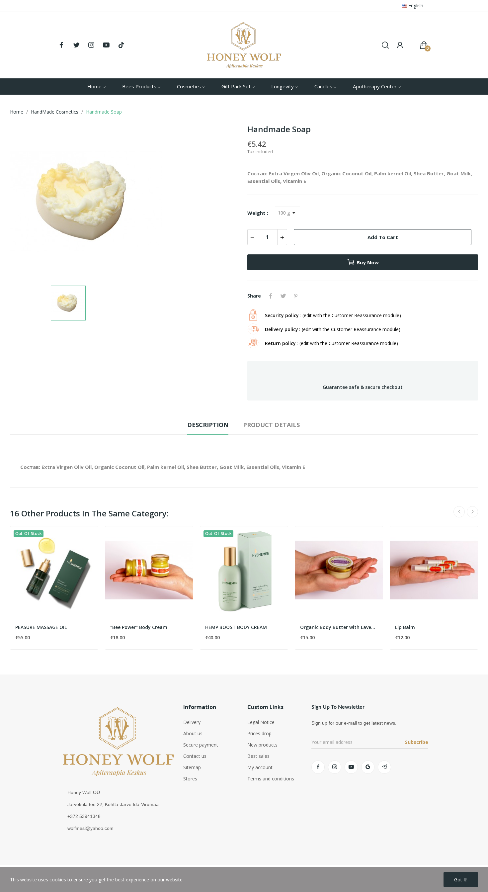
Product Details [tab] (271, 425)
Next (472, 511)
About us (193, 733)
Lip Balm (405, 627)
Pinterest (295, 296)
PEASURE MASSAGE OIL (41, 627)
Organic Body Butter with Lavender (339, 627)
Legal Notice (261, 722)
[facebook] (61, 45)
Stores (190, 778)
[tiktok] (121, 45)
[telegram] (384, 767)
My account (260, 767)
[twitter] (76, 45)
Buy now (368, 262)
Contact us (194, 756)
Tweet (283, 296)
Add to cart (382, 237)
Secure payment (200, 745)
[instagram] (91, 45)
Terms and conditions (270, 778)
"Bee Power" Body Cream (138, 627)
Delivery (192, 722)
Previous (459, 511)
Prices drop (259, 733)
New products (262, 745)
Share (270, 296)
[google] (367, 767)
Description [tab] (207, 425)
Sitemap (192, 767)
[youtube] (106, 45)
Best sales (258, 756)
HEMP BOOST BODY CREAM (236, 627)
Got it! (460, 879)
